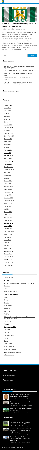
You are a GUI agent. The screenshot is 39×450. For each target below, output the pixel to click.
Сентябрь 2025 (9, 136)
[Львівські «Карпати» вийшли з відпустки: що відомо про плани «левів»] (19, 21)
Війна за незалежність (11, 291)
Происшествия (9, 335)
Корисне (6, 303)
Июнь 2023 (7, 206)
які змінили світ (9, 355)
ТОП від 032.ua (9, 346)
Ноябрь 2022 (8, 226)
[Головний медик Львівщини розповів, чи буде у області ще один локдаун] (6, 437)
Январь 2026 (8, 125)
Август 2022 (8, 234)
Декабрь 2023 (8, 192)
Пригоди (7, 332)
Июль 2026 (7, 108)
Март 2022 (7, 248)
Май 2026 (7, 113)
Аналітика (7, 286)
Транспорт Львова (10, 349)
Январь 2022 (8, 254)
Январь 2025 (8, 158)
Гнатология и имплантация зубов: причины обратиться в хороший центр (18, 83)
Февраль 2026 (8, 122)
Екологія (7, 300)
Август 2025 (8, 139)
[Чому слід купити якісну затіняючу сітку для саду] (6, 410)
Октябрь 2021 (8, 262)
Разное (6, 338)
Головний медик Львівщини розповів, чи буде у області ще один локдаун (20, 438)
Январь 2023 (8, 220)
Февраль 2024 (8, 186)
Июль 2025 (7, 141)
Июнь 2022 (7, 240)
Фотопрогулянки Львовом (12, 352)
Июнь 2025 (7, 144)
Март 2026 (7, 119)
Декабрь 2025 (8, 127)
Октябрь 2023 (8, 198)
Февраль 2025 (8, 155)
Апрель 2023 (8, 212)
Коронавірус (8, 305)
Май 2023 (7, 209)
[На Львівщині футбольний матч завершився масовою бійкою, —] (6, 423)
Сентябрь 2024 (9, 169)
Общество (7, 321)
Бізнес (6, 289)
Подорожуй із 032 (10, 327)
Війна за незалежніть (11, 294)
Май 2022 (7, 243)
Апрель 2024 (8, 181)
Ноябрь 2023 (8, 195)
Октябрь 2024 (8, 167)
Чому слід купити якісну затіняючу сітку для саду (21, 409)
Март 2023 (7, 214)
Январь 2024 (8, 189)
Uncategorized (8, 277)
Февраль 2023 (8, 217)
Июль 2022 (7, 237)
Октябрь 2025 (8, 133)
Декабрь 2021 (8, 257)
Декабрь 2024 (8, 161)
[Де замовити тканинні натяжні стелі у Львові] (6, 402)
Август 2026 (8, 105)
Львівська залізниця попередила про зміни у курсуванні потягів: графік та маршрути (20, 430)
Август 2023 (8, 203)
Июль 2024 (7, 172)
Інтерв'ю (6, 280)
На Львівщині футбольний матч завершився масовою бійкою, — (20, 423)
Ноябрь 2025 (8, 130)
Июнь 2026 (7, 111)
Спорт (6, 341)
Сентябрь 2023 (9, 200)
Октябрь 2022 (8, 228)
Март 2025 (7, 153)
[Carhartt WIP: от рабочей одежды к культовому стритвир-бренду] (6, 397)
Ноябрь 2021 (8, 259)
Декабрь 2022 (8, 223)
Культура (7, 311)
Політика (7, 329)
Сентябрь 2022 (9, 231)
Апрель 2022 (8, 245)
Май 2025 (7, 147)
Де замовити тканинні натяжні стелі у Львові (18, 70)
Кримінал (7, 308)
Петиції (6, 324)
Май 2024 (7, 178)
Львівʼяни (7, 314)
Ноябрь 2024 (8, 164)
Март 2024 (7, 184)
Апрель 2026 (8, 116)
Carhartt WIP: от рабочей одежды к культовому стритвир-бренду (21, 395)
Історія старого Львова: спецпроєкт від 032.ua (19, 283)
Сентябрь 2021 (9, 265)
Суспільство (8, 343)
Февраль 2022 (8, 251)
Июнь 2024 (7, 175)
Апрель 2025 (8, 150)
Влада (6, 297)
